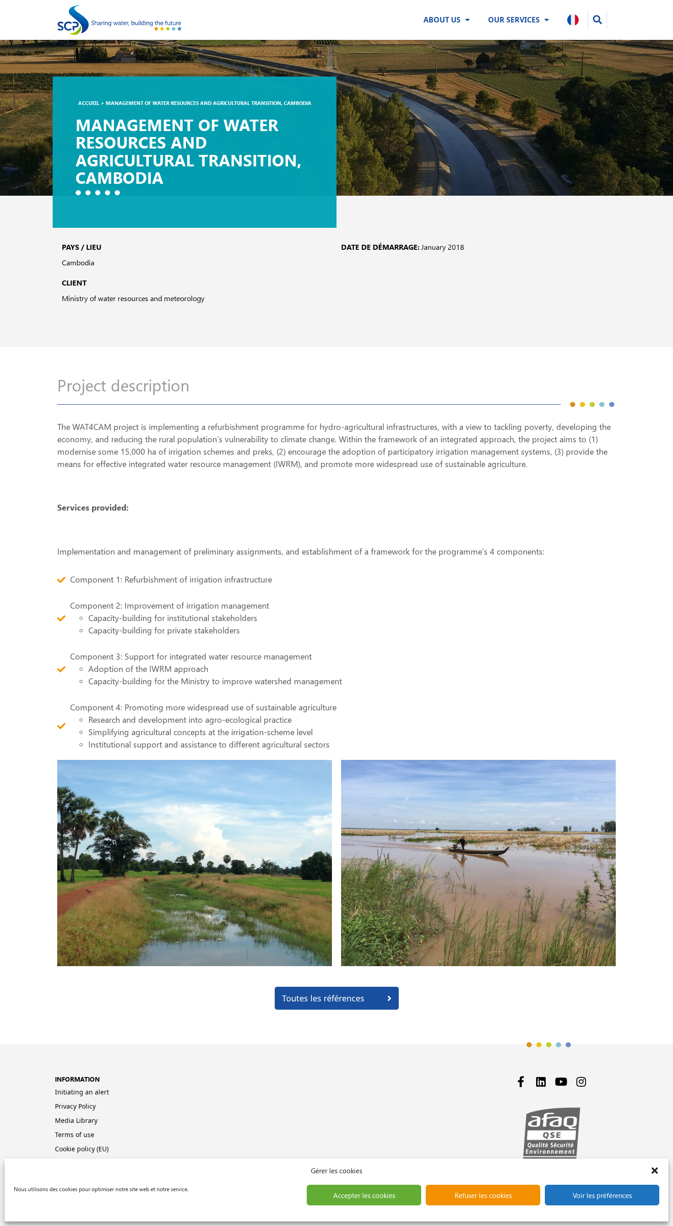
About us (442, 20)
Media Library (76, 1120)
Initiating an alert (82, 1092)
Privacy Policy (75, 1106)
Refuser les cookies (483, 1195)
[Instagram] (581, 1081)
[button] (654, 1170)
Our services (514, 20)
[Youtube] (561, 1081)
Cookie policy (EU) (82, 1148)
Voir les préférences (602, 1195)
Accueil (88, 102)
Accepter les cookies (364, 1195)
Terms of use (74, 1134)
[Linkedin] (541, 1081)
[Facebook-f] (521, 1081)
